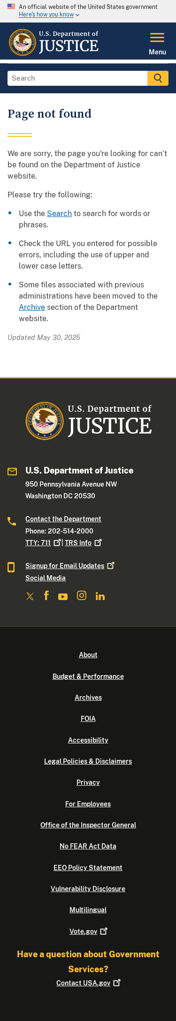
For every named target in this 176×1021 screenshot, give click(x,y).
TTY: (38, 543)
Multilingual (88, 910)
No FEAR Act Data (88, 846)
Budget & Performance (88, 676)
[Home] (53, 54)
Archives (88, 697)
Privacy (88, 782)
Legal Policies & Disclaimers (88, 761)
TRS (78, 543)
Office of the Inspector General (88, 825)
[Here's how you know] (88, 11)
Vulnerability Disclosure (88, 889)
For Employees (88, 804)
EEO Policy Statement (88, 867)
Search (59, 213)
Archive (32, 307)
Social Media (45, 578)
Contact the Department (63, 519)
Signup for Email (64, 566)
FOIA (88, 718)
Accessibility (88, 740)
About (88, 655)
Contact (83, 983)
